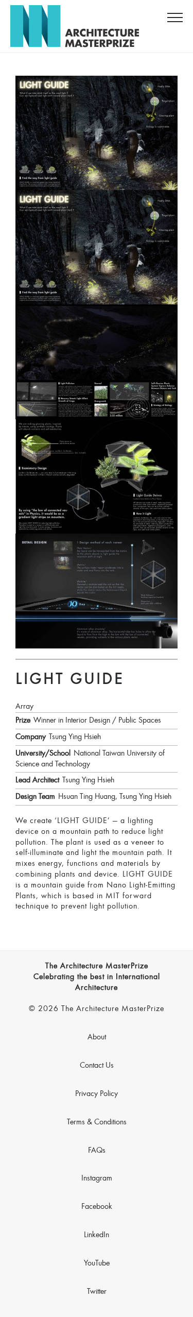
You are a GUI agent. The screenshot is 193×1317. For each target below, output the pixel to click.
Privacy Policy (96, 1094)
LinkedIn (96, 1235)
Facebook (96, 1207)
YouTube (97, 1263)
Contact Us (97, 1066)
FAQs (97, 1151)
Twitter (97, 1292)
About (96, 1037)
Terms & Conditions (97, 1122)
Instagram (96, 1178)
